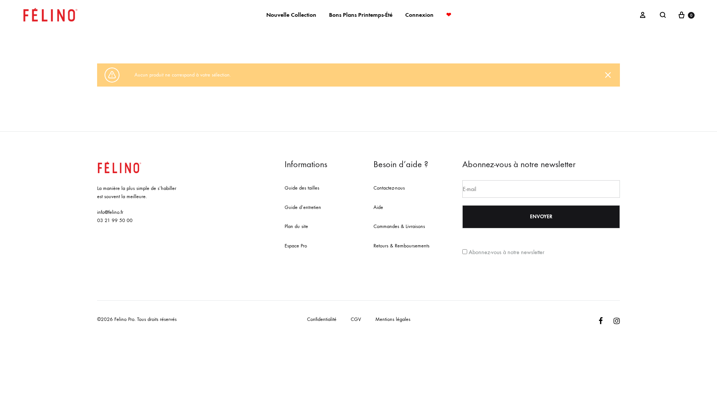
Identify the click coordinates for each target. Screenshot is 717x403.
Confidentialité (321, 319)
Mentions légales (392, 319)
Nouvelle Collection (291, 14)
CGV (356, 319)
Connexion (419, 14)
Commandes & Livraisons (399, 226)
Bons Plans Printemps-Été (360, 14)
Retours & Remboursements (401, 246)
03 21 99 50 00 (115, 220)
